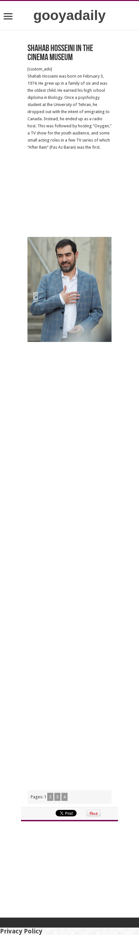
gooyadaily (69, 15)
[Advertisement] (69, 194)
